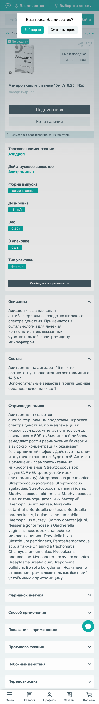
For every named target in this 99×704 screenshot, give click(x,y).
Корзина (89, 700)
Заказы (69, 700)
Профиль (49, 700)
